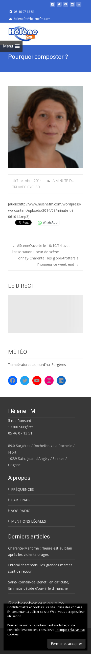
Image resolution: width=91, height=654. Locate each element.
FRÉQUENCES (22, 489)
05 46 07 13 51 (20, 433)
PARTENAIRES (23, 500)
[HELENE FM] (19, 33)
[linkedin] (78, 6)
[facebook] (52, 6)
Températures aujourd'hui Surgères (37, 364)
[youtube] (65, 6)
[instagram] (72, 6)
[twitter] (59, 6)
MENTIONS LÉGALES (28, 521)
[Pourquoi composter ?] (45, 127)
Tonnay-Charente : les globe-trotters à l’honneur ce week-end (47, 261)
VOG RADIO (21, 510)
